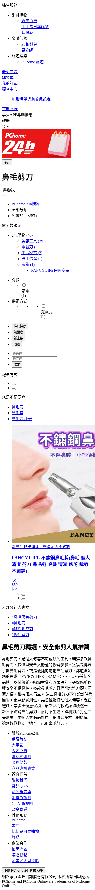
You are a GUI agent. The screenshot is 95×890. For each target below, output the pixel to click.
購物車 (8, 78)
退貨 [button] (31, 99)
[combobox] (47, 178)
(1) (31, 259)
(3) (29, 247)
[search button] (4, 195)
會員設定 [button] (43, 99)
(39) (32, 241)
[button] (47, 33)
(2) (31, 253)
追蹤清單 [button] (19, 99)
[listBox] (47, 374)
